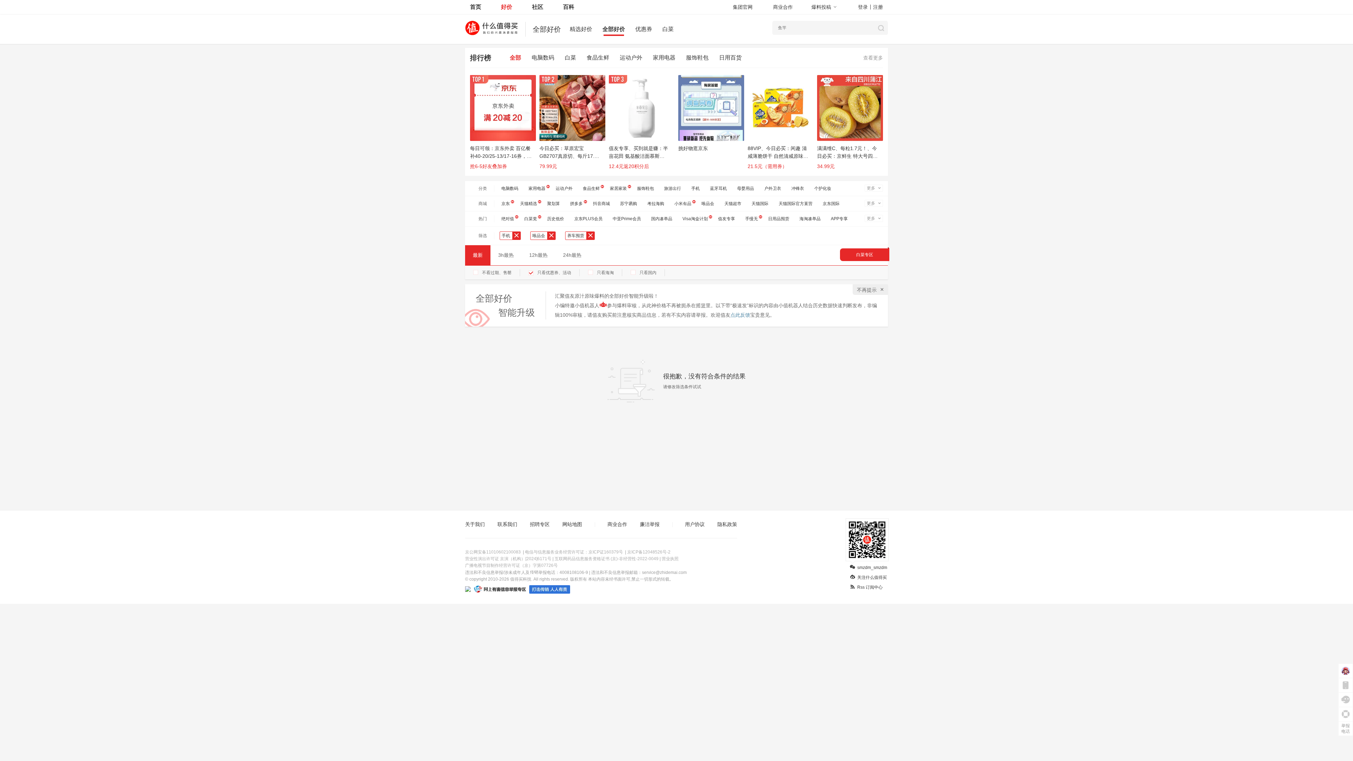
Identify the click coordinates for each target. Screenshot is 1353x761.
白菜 (668, 29)
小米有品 (682, 203)
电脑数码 (543, 58)
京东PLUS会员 (588, 218)
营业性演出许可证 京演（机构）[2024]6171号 (508, 558)
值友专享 (726, 218)
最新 (478, 255)
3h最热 (506, 255)
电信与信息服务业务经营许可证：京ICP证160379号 (574, 552)
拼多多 (576, 203)
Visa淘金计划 (695, 218)
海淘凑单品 (810, 218)
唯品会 (708, 203)
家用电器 (664, 58)
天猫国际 (760, 203)
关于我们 (475, 524)
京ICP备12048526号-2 (649, 552)
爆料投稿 (821, 7)
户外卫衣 (772, 188)
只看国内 (647, 272)
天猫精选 (528, 203)
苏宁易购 (628, 203)
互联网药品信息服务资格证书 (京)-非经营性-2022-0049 (607, 558)
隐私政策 (727, 524)
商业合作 (783, 7)
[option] (504, 125)
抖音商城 (601, 203)
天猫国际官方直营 (796, 203)
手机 (695, 188)
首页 (475, 7)
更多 (871, 188)
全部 (515, 58)
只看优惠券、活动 (554, 272)
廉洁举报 (650, 524)
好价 (506, 7)
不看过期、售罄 (497, 272)
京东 (505, 203)
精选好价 (581, 29)
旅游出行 (672, 188)
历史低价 (555, 218)
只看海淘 (605, 272)
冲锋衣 (797, 188)
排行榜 (480, 58)
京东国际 (831, 203)
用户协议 (695, 524)
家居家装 (618, 188)
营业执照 (670, 558)
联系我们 (507, 524)
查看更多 (873, 58)
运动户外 (631, 58)
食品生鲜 (598, 58)
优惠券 (643, 29)
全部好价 (614, 29)
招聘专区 (540, 524)
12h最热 (538, 255)
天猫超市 (732, 203)
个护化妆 (822, 188)
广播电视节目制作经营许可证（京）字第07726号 (511, 565)
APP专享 (839, 218)
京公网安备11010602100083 (493, 552)
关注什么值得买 (872, 577)
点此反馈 (740, 315)
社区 (537, 7)
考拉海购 (655, 203)
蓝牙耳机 (718, 188)
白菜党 (530, 218)
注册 (878, 7)
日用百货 (730, 58)
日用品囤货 (778, 218)
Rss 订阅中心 (870, 587)
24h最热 (572, 255)
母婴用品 (745, 188)
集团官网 (743, 7)
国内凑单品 (661, 218)
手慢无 (751, 218)
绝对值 (507, 218)
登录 (863, 7)
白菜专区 (864, 254)
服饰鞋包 (697, 58)
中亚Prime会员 (627, 218)
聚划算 (553, 203)
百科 (568, 7)
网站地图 (572, 524)
